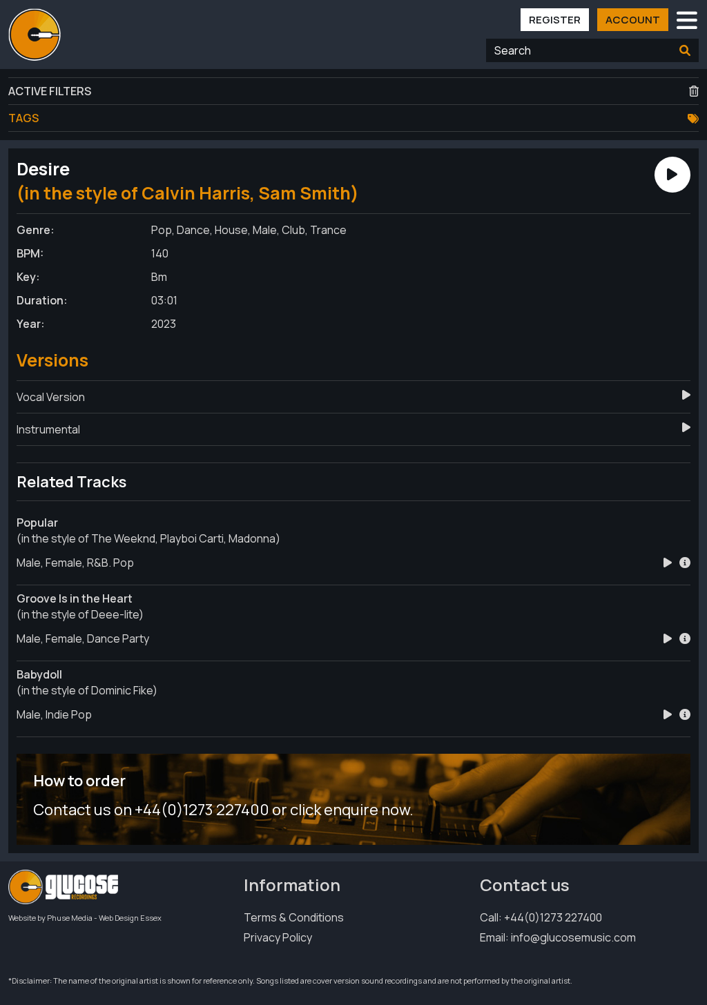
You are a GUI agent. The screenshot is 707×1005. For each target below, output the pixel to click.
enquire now (366, 809)
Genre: (36, 229)
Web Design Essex (130, 918)
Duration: (42, 300)
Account (633, 19)
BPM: (30, 253)
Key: (28, 276)
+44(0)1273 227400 (553, 917)
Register (555, 19)
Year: (31, 323)
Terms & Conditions (294, 917)
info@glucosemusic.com (573, 937)
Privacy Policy (278, 937)
